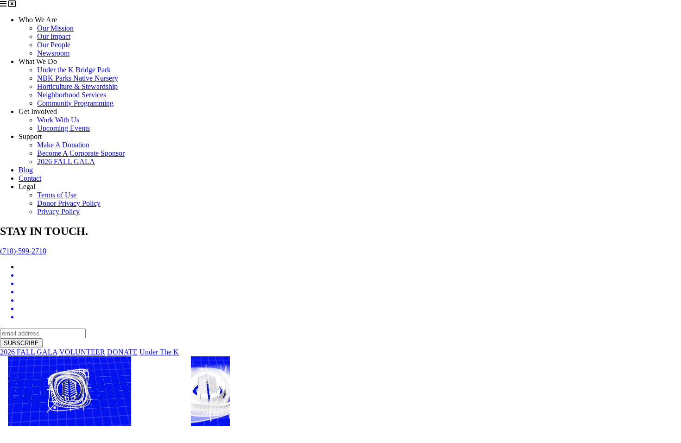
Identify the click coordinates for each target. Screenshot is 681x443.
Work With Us (58, 120)
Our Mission (55, 28)
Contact (30, 178)
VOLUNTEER (82, 352)
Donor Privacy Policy (69, 203)
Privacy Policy (58, 211)
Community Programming (75, 103)
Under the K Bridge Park (74, 70)
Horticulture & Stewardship (77, 86)
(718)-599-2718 (23, 251)
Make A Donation (63, 145)
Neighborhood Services (71, 95)
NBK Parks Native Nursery (77, 78)
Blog (26, 170)
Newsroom (53, 53)
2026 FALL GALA (66, 161)
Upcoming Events (63, 128)
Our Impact (53, 36)
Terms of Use (56, 195)
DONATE (122, 352)
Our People (53, 45)
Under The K (159, 352)
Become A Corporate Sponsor (81, 153)
